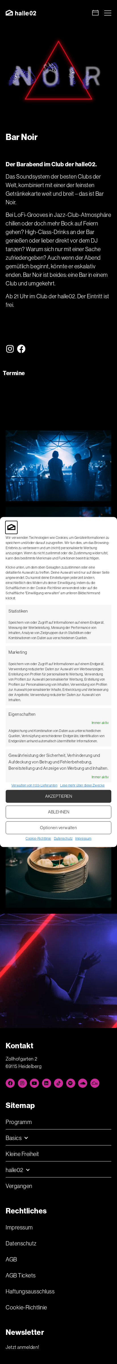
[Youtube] (34, 1083)
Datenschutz (63, 838)
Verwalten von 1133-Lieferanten (34, 785)
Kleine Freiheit (22, 1154)
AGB (11, 1259)
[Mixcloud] (94, 1083)
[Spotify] (70, 1083)
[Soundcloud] (82, 1083)
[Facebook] (21, 349)
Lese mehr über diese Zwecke (82, 785)
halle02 (14, 1170)
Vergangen (19, 1186)
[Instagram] (10, 349)
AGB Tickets (21, 1275)
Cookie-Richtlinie (38, 838)
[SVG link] (21, 13)
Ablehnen (58, 811)
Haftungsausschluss (30, 1291)
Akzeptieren (58, 796)
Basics (14, 1138)
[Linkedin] (46, 1083)
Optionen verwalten (58, 827)
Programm (19, 1122)
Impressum (83, 838)
